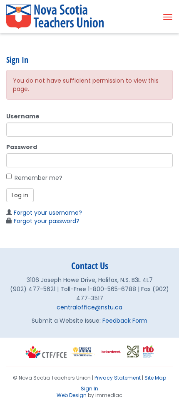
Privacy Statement (117, 377)
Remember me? (38, 178)
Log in (20, 195)
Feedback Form (124, 320)
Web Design (72, 395)
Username (23, 116)
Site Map (155, 377)
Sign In (89, 388)
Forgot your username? (48, 212)
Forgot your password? (47, 221)
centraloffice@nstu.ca (89, 307)
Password (21, 147)
